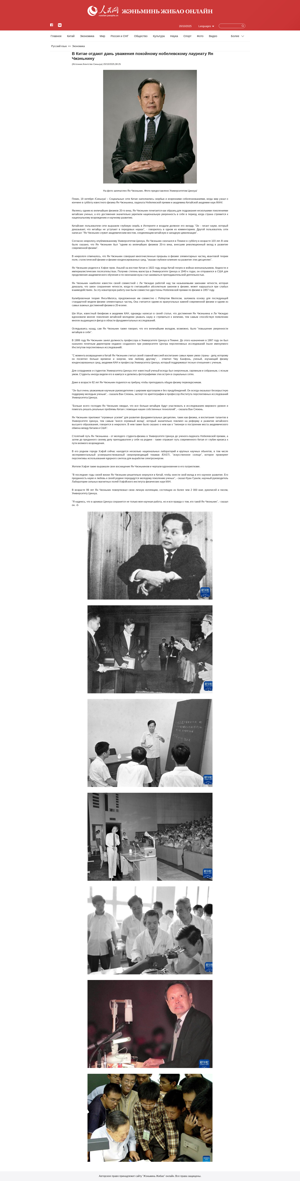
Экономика (87, 36)
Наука (174, 36)
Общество (141, 36)
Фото (200, 36)
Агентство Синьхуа (92, 64)
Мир (102, 36)
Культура (159, 36)
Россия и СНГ (120, 36)
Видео (213, 36)
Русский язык (59, 46)
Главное (56, 36)
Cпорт (187, 36)
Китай (71, 36)
